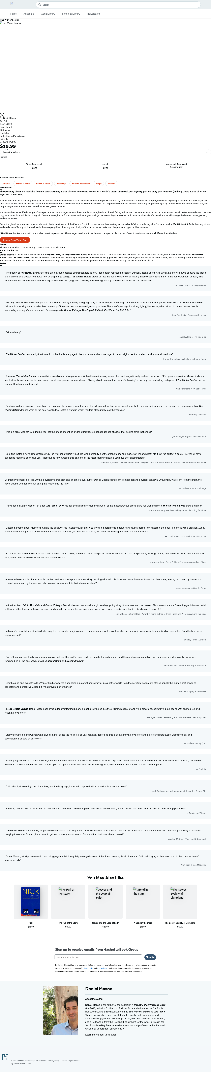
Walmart (111, 183)
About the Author (9, 250)
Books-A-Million (43, 183)
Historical (15, 247)
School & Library (71, 13)
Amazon (6, 183)
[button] (105, 115)
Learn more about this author (101, 1034)
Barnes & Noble (23, 183)
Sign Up (150, 957)
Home (13, 13)
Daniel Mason (10, 118)
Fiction (3, 247)
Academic (29, 13)
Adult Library (48, 13)
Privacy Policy (53, 1060)
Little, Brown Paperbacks (12, 136)
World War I (44, 247)
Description (6, 187)
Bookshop (61, 183)
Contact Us (65, 1060)
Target (98, 183)
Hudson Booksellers (81, 183)
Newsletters (93, 13)
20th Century (28, 247)
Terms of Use (41, 1060)
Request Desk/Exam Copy (15, 239)
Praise (3, 263)
